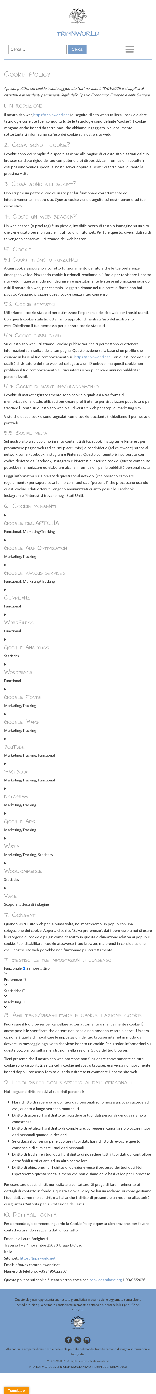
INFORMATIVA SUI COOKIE (43, 1366)
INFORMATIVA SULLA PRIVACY (75, 1366)
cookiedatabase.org (106, 1279)
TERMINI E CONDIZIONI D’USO (110, 1366)
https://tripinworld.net (51, 114)
